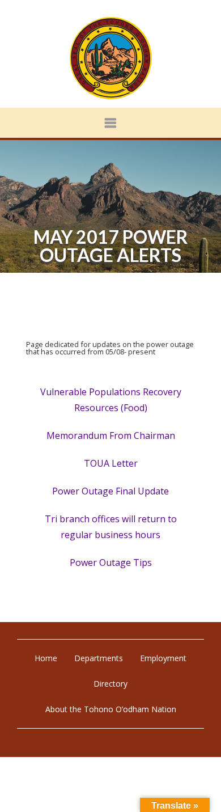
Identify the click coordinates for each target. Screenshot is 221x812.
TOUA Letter (111, 463)
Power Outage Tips (111, 562)
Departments (98, 658)
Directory (111, 683)
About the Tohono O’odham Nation (110, 709)
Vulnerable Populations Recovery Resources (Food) (110, 400)
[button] (110, 123)
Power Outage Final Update (110, 491)
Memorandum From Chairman (110, 435)
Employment (163, 658)
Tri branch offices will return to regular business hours (111, 527)
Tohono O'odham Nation (110, 58)
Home (46, 658)
